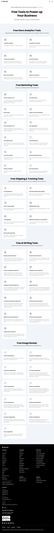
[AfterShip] (4, 1)
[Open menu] (52, 1)
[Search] (49, 1)
